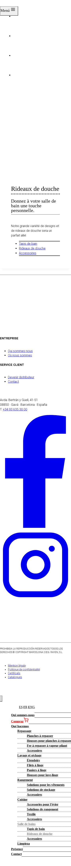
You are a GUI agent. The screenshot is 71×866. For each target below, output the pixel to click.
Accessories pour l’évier (42, 804)
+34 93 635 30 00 (15, 409)
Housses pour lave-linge (42, 775)
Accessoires (27, 253)
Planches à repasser (40, 735)
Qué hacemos (20, 726)
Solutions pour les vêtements (45, 784)
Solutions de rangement (42, 809)
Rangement (25, 780)
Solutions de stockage (41, 789)
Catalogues (15, 677)
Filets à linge (35, 765)
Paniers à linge (36, 770)
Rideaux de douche (32, 248)
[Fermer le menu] (1, 699)
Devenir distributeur (21, 377)
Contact (13, 381)
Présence (17, 849)
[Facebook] (35, 527)
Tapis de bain (28, 243)
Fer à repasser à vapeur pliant (47, 745)
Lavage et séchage (29, 755)
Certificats (14, 673)
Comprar (17, 721)
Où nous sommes (20, 355)
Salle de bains (26, 824)
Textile (31, 814)
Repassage (24, 731)
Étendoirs (33, 760)
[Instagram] (35, 599)
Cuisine (22, 799)
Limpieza (23, 843)
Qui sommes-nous (20, 351)
